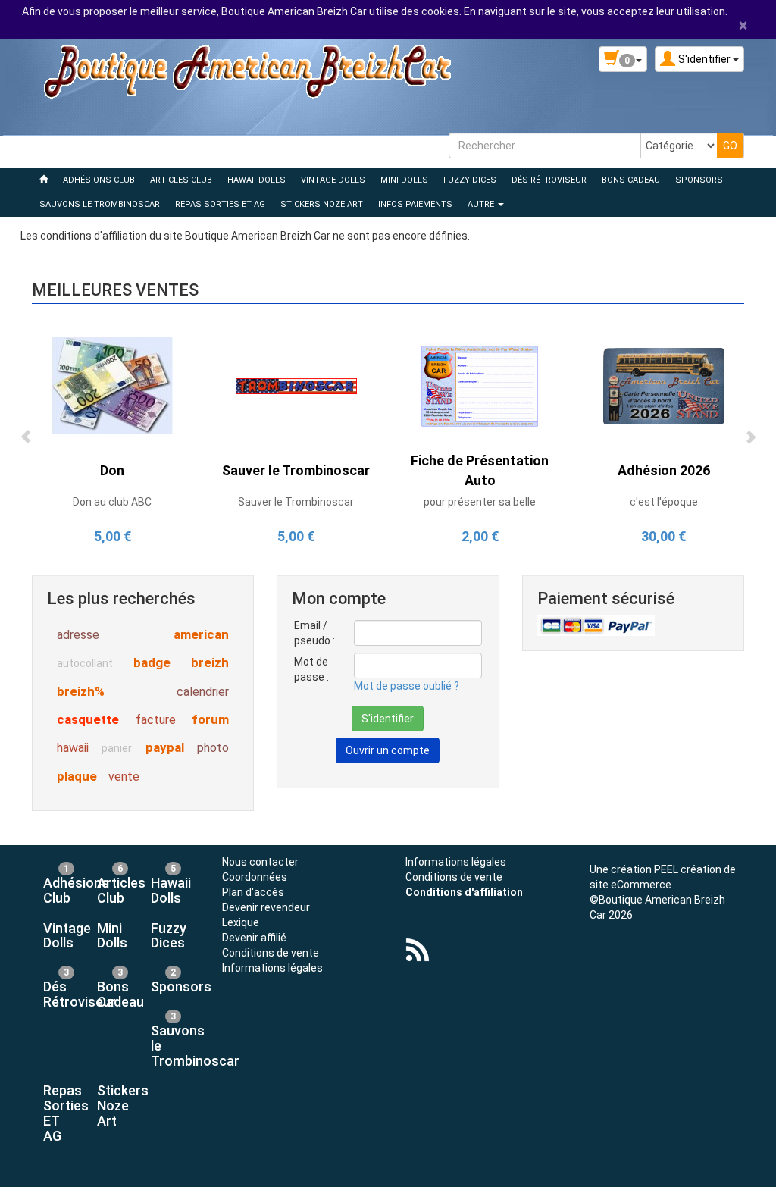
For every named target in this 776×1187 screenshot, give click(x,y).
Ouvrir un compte (388, 750)
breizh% (81, 691)
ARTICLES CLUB (181, 180)
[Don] (112, 385)
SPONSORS (699, 180)
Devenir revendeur (266, 907)
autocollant (85, 663)
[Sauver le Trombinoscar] (296, 385)
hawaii (73, 748)
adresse (78, 635)
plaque (77, 776)
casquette (88, 719)
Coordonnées (254, 877)
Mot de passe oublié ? (406, 686)
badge (152, 662)
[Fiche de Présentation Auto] (479, 385)
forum (210, 719)
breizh (210, 662)
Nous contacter (260, 862)
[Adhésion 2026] (663, 385)
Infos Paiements (415, 204)
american (201, 634)
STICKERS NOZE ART (321, 204)
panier (117, 748)
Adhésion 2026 (664, 470)
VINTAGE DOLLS (333, 180)
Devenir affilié (254, 938)
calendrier (203, 691)
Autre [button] (482, 204)
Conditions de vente (270, 953)
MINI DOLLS (404, 180)
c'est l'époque (664, 502)
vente (123, 776)
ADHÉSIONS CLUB (99, 180)
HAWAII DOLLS (256, 180)
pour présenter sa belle (480, 502)
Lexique (240, 922)
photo (213, 748)
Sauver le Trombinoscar (296, 470)
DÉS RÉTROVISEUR (549, 180)
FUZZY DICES (469, 180)
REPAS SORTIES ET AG (220, 204)
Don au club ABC (112, 502)
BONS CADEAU (631, 180)
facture (156, 720)
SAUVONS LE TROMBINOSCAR (99, 204)
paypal (165, 747)
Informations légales (272, 968)
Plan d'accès (253, 892)
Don (112, 470)
